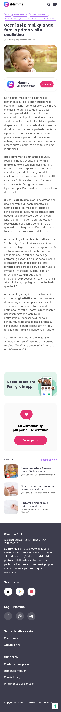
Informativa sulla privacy (19, 683)
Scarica (47, 84)
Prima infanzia (20, 15)
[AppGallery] (31, 592)
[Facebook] (8, 616)
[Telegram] (31, 616)
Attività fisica (12, 644)
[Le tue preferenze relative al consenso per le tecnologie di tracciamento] (55, 706)
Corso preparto (13, 638)
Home (8, 15)
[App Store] (8, 592)
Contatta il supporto (16, 664)
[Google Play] (20, 592)
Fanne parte (31, 440)
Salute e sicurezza (39, 15)
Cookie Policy (12, 677)
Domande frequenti (16, 670)
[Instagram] (20, 616)
